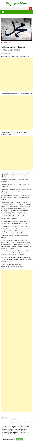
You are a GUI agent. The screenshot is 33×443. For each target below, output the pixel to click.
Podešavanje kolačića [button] (9, 439)
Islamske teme (7, 42)
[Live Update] (30, 8)
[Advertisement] (16, 74)
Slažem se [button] (19, 439)
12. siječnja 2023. (6, 53)
